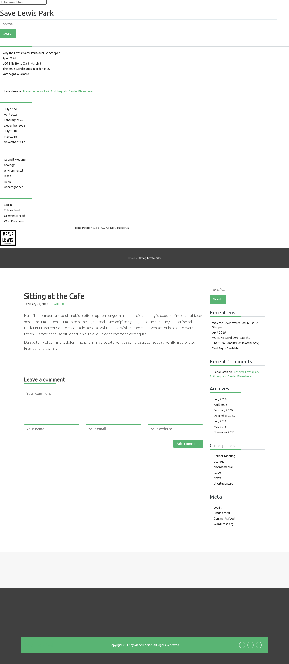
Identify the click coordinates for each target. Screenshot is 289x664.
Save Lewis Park (39, 644)
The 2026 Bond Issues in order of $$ (26, 69)
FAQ (102, 227)
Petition (87, 227)
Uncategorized (13, 187)
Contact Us (121, 227)
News (7, 181)
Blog (96, 227)
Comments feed (14, 215)
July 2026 (10, 109)
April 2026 (9, 58)
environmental (13, 170)
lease (7, 176)
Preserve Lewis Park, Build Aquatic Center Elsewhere (58, 91)
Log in (8, 204)
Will (56, 304)
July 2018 (10, 131)
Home (77, 227)
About (110, 227)
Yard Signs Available (16, 74)
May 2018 (10, 136)
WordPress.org (14, 221)
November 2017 (14, 142)
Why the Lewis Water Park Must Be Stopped (31, 53)
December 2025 (14, 125)
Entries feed (12, 210)
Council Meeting (15, 159)
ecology (9, 165)
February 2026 (13, 120)
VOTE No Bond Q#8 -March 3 (22, 63)
